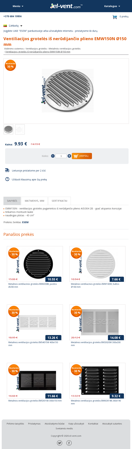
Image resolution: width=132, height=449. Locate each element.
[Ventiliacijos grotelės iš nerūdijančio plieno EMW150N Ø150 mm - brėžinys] (20, 129)
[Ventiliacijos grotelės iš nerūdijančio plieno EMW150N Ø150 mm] (66, 91)
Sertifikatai (59, 200)
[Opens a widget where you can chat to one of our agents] (119, 443)
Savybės (12, 200)
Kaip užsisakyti (76, 423)
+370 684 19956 (12, 16)
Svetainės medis (64, 428)
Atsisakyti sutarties (112, 423)
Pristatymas (34, 423)
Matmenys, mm (34, 200)
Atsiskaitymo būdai (54, 423)
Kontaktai (93, 423)
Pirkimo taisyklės (15, 423)
